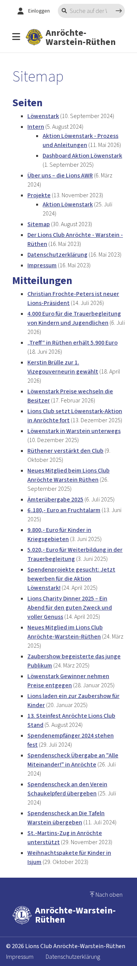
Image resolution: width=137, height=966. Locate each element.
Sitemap (38, 224)
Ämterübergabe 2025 (55, 499)
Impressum (42, 265)
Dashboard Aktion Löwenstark (82, 156)
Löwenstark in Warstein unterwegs (74, 431)
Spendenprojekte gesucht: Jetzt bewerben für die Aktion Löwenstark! (71, 578)
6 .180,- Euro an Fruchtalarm (63, 510)
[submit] (119, 11)
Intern (35, 127)
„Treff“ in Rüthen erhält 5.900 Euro (72, 342)
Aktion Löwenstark (68, 204)
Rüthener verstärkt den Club (65, 451)
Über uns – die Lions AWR (60, 175)
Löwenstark (43, 116)
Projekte (39, 195)
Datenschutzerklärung (57, 255)
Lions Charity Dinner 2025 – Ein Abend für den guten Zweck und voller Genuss (69, 607)
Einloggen (39, 10)
